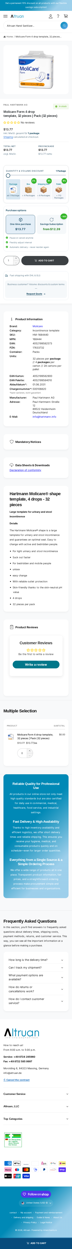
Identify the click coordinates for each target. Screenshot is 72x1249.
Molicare (38, 326)
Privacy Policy (30, 1222)
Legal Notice (46, 1222)
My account (26, 1212)
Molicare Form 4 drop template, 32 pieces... (39, 36)
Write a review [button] (36, 664)
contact (13, 1212)
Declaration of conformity (25, 470)
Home (10, 36)
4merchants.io (50, 1230)
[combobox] (36, 25)
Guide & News (43, 1217)
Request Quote (34, 293)
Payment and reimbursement (48, 1212)
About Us (57, 1217)
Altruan (26, 1230)
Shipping (8, 136)
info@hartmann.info (44, 416)
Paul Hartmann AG (15, 105)
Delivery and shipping (23, 1217)
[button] (5, 16)
